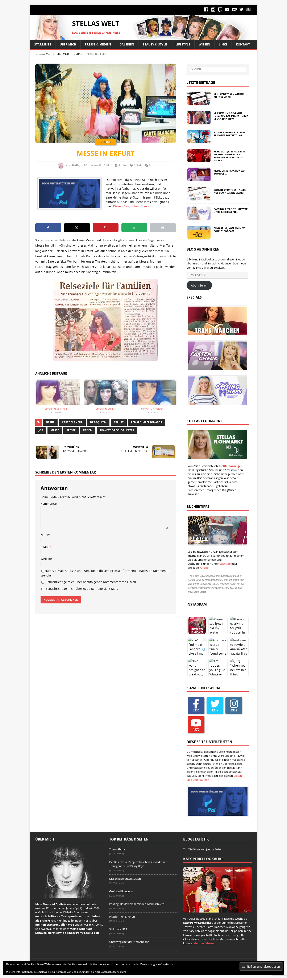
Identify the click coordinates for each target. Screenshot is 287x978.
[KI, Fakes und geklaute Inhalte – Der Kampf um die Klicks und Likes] (199, 122)
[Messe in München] (57, 393)
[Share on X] (77, 227)
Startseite (42, 44)
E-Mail (45, 547)
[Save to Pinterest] (105, 227)
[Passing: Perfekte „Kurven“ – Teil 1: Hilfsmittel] (199, 218)
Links (223, 44)
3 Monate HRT (118, 929)
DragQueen (98, 422)
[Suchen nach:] (218, 69)
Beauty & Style (155, 44)
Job (40, 430)
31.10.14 (103, 165)
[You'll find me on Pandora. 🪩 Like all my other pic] (197, 646)
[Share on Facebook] (48, 227)
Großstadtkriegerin (121, 891)
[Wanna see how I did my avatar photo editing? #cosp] (218, 625)
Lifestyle (182, 44)
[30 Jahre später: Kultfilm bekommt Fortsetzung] (199, 142)
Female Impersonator (146, 422)
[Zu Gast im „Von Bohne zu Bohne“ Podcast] (199, 237)
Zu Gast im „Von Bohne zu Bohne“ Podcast (230, 230)
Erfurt (119, 422)
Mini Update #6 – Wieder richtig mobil (229, 95)
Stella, (76, 165)
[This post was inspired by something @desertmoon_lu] (197, 625)
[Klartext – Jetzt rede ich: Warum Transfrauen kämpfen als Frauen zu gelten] (199, 161)
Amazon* (206, 568)
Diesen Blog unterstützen (131, 206)
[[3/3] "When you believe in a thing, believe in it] (239, 667)
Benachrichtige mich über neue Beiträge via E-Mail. (82, 589)
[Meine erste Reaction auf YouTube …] (199, 180)
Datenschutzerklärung (113, 972)
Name (45, 535)
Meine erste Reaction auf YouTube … (230, 172)
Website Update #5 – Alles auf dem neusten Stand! (230, 191)
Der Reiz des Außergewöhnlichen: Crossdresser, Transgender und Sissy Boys (138, 864)
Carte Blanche (72, 422)
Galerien (127, 44)
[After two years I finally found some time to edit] (218, 646)
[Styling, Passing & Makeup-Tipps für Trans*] (216, 390)
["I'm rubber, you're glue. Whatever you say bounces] (218, 667)
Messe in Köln (105, 409)
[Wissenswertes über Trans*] (216, 355)
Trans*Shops (117, 849)
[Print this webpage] (163, 227)
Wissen (204, 44)
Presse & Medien (98, 44)
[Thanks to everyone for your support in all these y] (239, 625)
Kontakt (243, 44)
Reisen (87, 430)
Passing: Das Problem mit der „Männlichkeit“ (137, 904)
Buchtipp (225, 564)
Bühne (88, 165)
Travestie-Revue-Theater (117, 430)
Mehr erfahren (204, 943)
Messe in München (57, 409)
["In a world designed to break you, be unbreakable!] (197, 667)
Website (46, 559)
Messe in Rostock (152, 409)
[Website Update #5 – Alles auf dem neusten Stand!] (199, 199)
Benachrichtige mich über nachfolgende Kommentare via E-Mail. (91, 582)
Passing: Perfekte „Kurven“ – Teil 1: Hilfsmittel (231, 210)
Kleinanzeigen (233, 466)
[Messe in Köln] (105, 393)
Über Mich (68, 44)
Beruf (50, 422)
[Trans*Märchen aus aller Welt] (216, 321)
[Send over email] (134, 227)
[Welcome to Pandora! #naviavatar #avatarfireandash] (239, 646)
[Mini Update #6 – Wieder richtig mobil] (199, 103)
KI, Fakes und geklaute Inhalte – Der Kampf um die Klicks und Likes (231, 116)
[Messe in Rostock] (153, 393)
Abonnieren (199, 285)
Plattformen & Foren (122, 916)
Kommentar (49, 504)
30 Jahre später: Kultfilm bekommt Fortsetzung (229, 134)
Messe (55, 430)
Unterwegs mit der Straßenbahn (129, 942)
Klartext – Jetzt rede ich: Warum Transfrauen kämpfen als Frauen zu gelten (229, 156)
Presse (71, 430)
